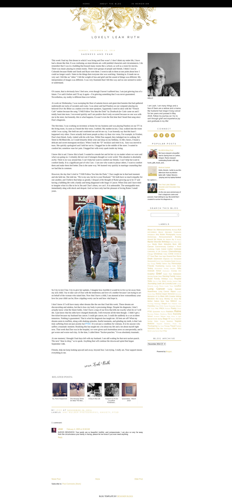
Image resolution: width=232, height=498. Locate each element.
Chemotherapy (174, 251)
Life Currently (167, 284)
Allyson (160, 232)
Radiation (169, 311)
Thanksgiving (152, 326)
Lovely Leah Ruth (116, 37)
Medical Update (164, 167)
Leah (159, 283)
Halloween (177, 274)
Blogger (169, 352)
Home (86, 4)
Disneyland (177, 259)
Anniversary (152, 237)
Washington (167, 328)
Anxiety (105, 412)
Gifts (179, 268)
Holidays (164, 279)
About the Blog (111, 4)
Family (158, 264)
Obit (180, 301)
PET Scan (151, 308)
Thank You (177, 323)
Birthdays (166, 242)
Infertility (169, 281)
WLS (179, 328)
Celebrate (177, 249)
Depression (158, 259)
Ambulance (151, 234)
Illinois (164, 281)
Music (176, 299)
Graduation (166, 271)
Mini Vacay (159, 299)
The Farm (161, 326)
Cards (158, 249)
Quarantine (156, 311)
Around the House (155, 239)
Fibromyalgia (176, 264)
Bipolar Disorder (154, 242)
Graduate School (154, 271)
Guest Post (167, 274)
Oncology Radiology (154, 303)
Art (164, 239)
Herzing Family (168, 276)
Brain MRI (177, 244)
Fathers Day (166, 263)
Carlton (170, 249)
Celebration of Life (154, 251)
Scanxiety (177, 314)
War (161, 328)
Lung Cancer (156, 288)
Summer (178, 319)
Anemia (178, 234)
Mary (153, 294)
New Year (165, 301)
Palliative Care (176, 303)
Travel (172, 326)
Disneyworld (152, 261)
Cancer (151, 246)
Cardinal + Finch (174, 247)
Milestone (151, 299)
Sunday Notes (153, 321)
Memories (178, 294)
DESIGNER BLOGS (125, 496)
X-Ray (165, 331)
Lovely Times (168, 286)
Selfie (168, 316)
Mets (162, 296)
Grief (159, 273)
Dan (156, 256)
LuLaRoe (177, 286)
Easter (173, 261)
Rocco (170, 314)
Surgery (162, 321)
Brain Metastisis (164, 244)
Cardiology (151, 249)
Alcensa (174, 230)
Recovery (150, 314)
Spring (160, 319)
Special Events (152, 319)
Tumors (178, 326)
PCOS (161, 306)
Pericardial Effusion (175, 306)
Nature (156, 301)
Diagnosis (166, 259)
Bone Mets (174, 242)
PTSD (88, 324)
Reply (60, 437)
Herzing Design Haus (155, 276)
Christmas (158, 254)
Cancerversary (160, 247)
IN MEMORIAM (140, 4)
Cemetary (164, 251)
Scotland (156, 316)
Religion (156, 314)
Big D (174, 239)
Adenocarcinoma (164, 230)
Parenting (151, 306)
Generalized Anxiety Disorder (165, 268)
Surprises (170, 321)
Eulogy (153, 263)
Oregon (164, 304)
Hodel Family (154, 279)
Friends (151, 266)
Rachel (163, 311)
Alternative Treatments (173, 232)
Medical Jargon (161, 294)
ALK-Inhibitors (152, 232)
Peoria (166, 306)
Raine (177, 311)
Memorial (171, 294)
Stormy (173, 319)
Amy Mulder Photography (80, 412)
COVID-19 (177, 254)
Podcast (167, 308)
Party (157, 306)
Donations (167, 261)
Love (174, 283)
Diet (172, 259)
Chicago (150, 254)
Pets (156, 308)
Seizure (163, 316)
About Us (152, 230)
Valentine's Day (153, 328)
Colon (165, 254)
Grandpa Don (176, 271)
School (150, 316)
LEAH (60, 429)
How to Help (157, 281)
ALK (179, 230)
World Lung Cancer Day (155, 331)
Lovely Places (159, 286)
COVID (170, 254)
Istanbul (175, 281)
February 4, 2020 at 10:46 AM (78, 429)
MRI (172, 299)
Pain (169, 303)
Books (154, 244)
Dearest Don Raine (174, 256)
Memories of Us (154, 296)
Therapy (167, 326)
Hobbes (178, 276)
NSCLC (174, 301)
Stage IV (166, 319)
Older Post (139, 479)
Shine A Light (176, 316)
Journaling (152, 283)
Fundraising (160, 266)
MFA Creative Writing (173, 296)
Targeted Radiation (163, 323)
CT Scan (151, 256)
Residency (163, 314)
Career (163, 249)
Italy (179, 281)
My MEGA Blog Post (166, 150)
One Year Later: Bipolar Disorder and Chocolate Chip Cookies (169, 187)
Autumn (168, 239)
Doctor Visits (160, 261)
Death (150, 259)
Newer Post (56, 479)
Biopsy (179, 239)
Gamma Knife (171, 266)
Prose (179, 308)
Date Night (162, 256)
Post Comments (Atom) (71, 484)
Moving (167, 299)
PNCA (161, 308)
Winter (174, 328)
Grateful (151, 274)
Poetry (173, 308)
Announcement (165, 237)
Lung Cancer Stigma (167, 291)
